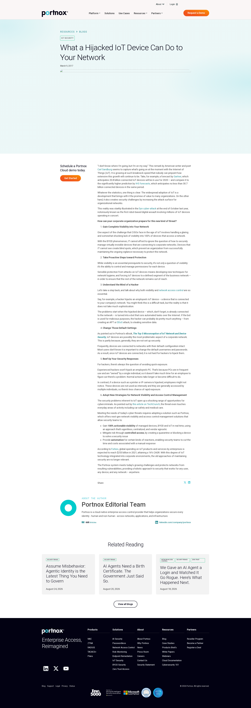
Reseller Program (195, 639)
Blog (164, 639)
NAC (90, 639)
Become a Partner (195, 643)
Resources (67, 31)
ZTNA (90, 643)
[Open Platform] (99, 13)
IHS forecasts (142, 183)
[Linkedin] (46, 668)
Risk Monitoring (119, 652)
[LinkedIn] (156, 522)
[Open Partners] (162, 13)
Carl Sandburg (105, 169)
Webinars (166, 656)
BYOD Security (119, 665)
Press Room (143, 652)
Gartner (177, 176)
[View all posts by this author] (83, 522)
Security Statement (146, 665)
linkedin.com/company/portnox (175, 522)
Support (50, 686)
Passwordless (119, 643)
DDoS (120, 322)
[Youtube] (66, 668)
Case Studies (168, 643)
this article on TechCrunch (146, 404)
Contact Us (142, 660)
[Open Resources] (146, 13)
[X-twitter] (56, 668)
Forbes (114, 449)
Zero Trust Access (120, 669)
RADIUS (91, 647)
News (140, 647)
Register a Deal (194, 647)
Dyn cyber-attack (147, 208)
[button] (185, 482)
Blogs (83, 31)
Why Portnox (143, 643)
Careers (140, 656)
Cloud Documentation (172, 660)
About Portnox (143, 639)
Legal (58, 686)
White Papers (168, 652)
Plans (90, 656)
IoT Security (67, 38)
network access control (171, 290)
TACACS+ (92, 652)
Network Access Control (123, 647)
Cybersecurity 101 (170, 665)
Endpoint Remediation (122, 656)
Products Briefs (169, 647)
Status (72, 686)
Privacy (65, 686)
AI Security (117, 639)
